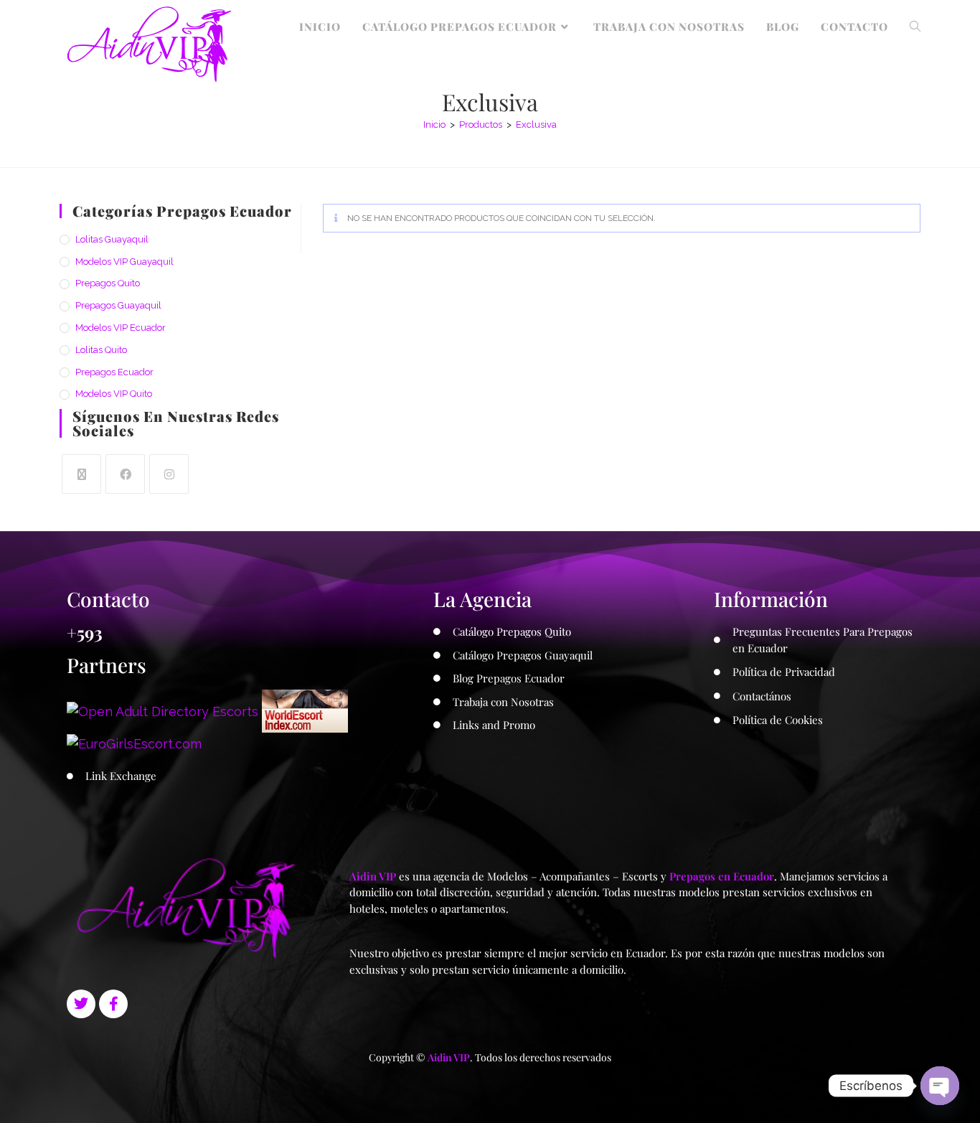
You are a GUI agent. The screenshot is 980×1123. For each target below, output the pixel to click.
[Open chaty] (939, 1085)
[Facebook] (125, 474)
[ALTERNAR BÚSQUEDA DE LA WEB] (915, 26)
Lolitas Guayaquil (112, 239)
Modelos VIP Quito (113, 393)
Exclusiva (536, 124)
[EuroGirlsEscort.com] (134, 742)
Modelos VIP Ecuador (120, 327)
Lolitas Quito (101, 349)
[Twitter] (81, 1004)
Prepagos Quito (107, 283)
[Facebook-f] (113, 1004)
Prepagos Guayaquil (118, 305)
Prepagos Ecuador (114, 372)
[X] (81, 474)
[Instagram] (169, 474)
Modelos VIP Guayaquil (124, 261)
